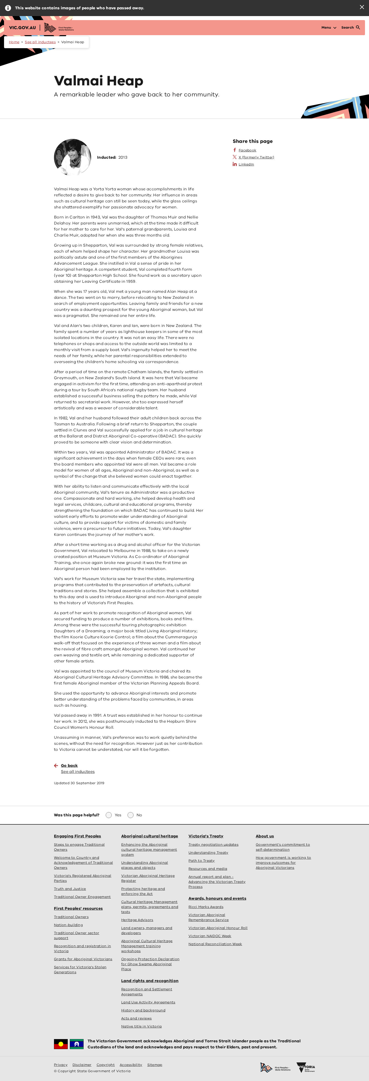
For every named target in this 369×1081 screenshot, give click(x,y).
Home (14, 42)
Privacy (61, 1064)
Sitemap (154, 1064)
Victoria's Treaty (206, 836)
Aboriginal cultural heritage (149, 836)
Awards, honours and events (217, 898)
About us (265, 836)
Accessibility (131, 1064)
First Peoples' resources (78, 908)
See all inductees (40, 42)
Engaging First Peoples (77, 836)
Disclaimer (82, 1064)
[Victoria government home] (305, 1067)
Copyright (106, 1064)
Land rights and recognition (149, 981)
